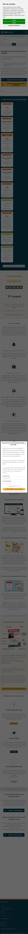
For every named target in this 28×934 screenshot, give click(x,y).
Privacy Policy (18, 486)
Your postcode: (6, 476)
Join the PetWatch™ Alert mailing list (14, 489)
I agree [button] (14, 20)
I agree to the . (15, 486)
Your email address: (7, 481)
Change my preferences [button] (14, 25)
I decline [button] (14, 22)
